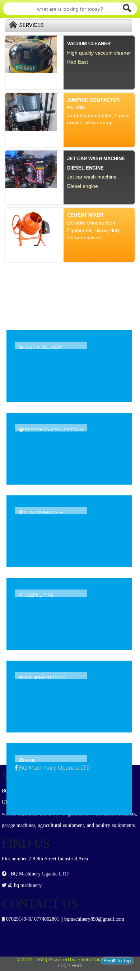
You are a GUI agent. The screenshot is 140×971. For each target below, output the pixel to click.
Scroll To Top (117, 960)
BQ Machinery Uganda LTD (54, 767)
